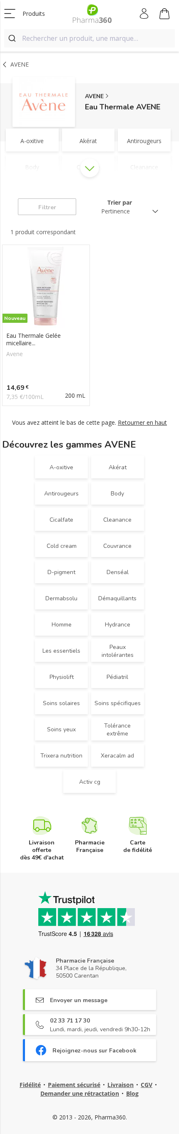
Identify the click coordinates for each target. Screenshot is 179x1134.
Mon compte (144, 13)
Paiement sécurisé (74, 1085)
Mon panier (164, 13)
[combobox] (89, 38)
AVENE (94, 96)
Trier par (119, 202)
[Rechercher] (13, 38)
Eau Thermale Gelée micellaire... (33, 339)
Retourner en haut (142, 422)
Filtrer (47, 207)
